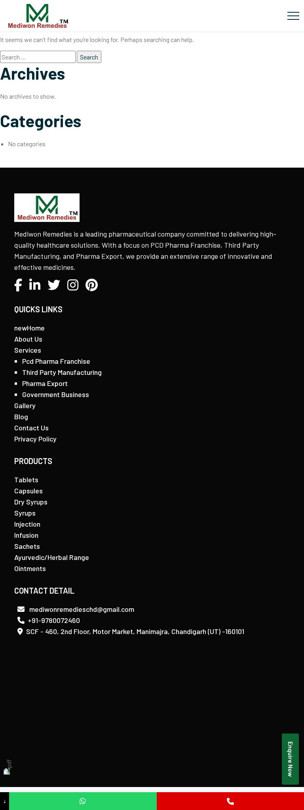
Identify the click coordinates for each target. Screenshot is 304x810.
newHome (29, 327)
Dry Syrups (31, 501)
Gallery (25, 405)
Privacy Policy (35, 438)
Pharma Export (45, 383)
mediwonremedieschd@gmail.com (81, 609)
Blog (21, 416)
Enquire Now (290, 759)
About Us (28, 338)
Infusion (26, 535)
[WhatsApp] (82, 801)
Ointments (30, 568)
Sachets (27, 546)
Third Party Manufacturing (62, 372)
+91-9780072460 (54, 620)
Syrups (25, 512)
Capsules (28, 490)
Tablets (26, 479)
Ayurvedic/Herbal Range (51, 557)
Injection (27, 524)
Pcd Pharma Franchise (56, 361)
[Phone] (230, 801)
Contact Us (31, 427)
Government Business (55, 394)
